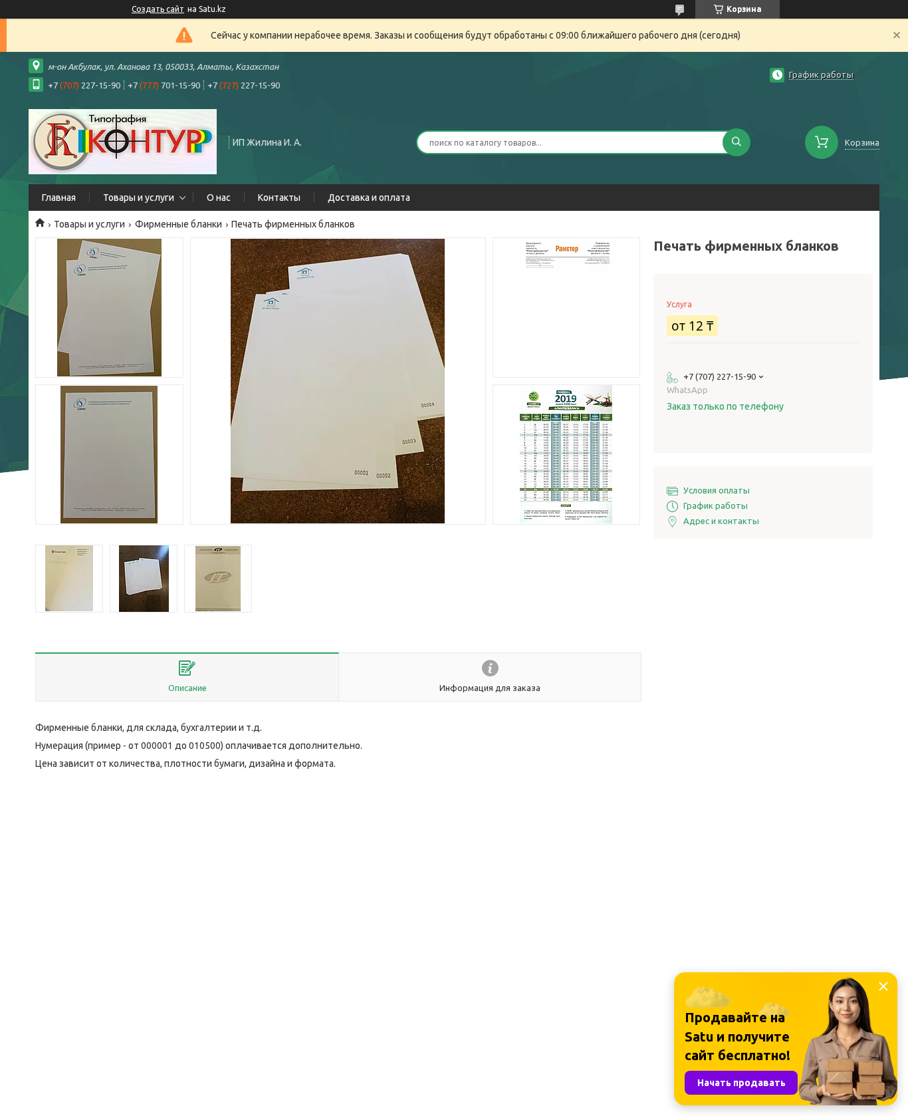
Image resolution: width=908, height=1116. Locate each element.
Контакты (279, 197)
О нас (219, 197)
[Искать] (736, 142)
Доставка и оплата (369, 197)
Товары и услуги (138, 197)
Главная (59, 197)
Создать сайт (158, 9)
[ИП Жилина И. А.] (123, 141)
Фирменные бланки (178, 224)
